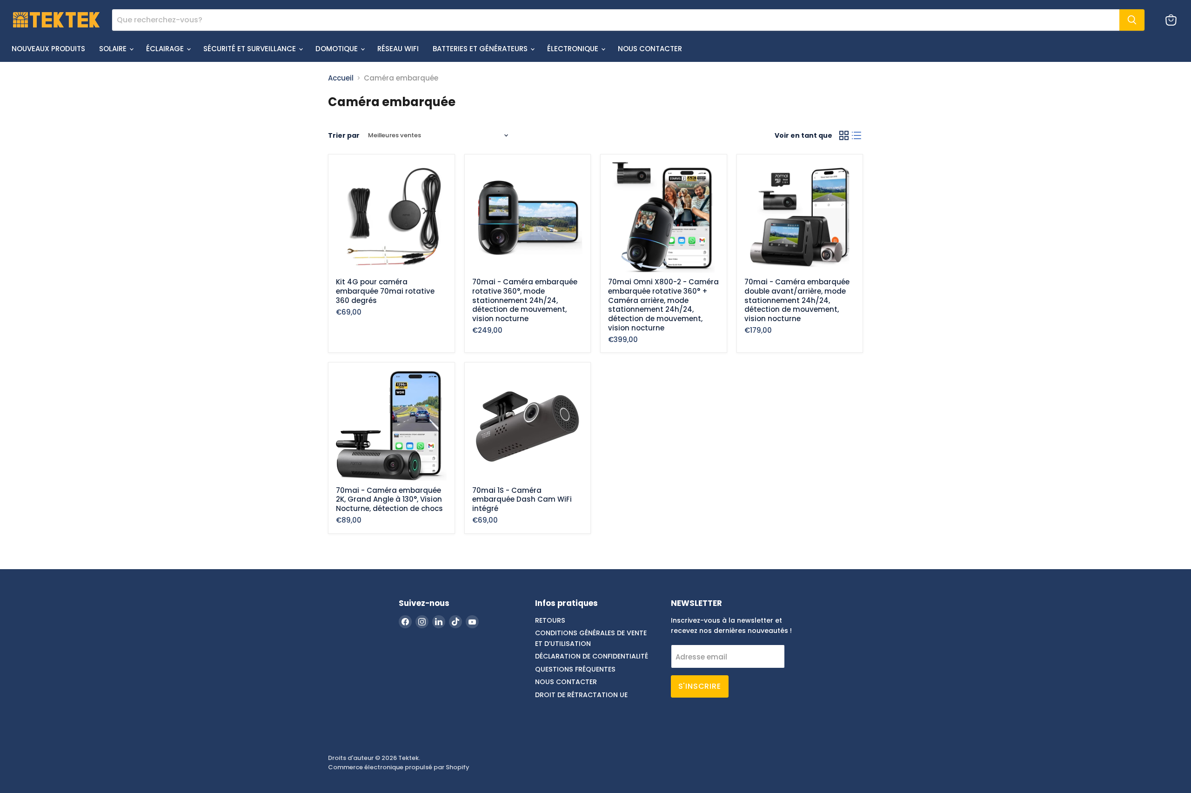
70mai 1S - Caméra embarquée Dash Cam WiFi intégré (522, 499)
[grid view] (843, 135)
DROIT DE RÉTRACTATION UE (581, 694)
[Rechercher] (1131, 20)
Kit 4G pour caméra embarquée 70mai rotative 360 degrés (385, 291)
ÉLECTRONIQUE (573, 49)
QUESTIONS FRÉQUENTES (575, 669)
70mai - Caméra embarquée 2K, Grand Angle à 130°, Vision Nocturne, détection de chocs (389, 499)
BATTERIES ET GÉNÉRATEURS (481, 49)
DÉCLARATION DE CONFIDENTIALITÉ (591, 656)
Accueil (341, 78)
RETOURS (550, 620)
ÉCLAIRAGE (166, 49)
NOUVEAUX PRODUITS (48, 49)
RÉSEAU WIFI (398, 49)
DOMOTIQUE (337, 49)
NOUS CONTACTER (650, 49)
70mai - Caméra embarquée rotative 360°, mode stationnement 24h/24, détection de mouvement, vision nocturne (524, 300)
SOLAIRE (113, 49)
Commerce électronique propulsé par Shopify (398, 767)
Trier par (344, 135)
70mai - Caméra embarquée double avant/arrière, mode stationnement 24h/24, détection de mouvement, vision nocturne (797, 300)
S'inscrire (699, 686)
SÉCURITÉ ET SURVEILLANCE (250, 49)
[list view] (856, 135)
